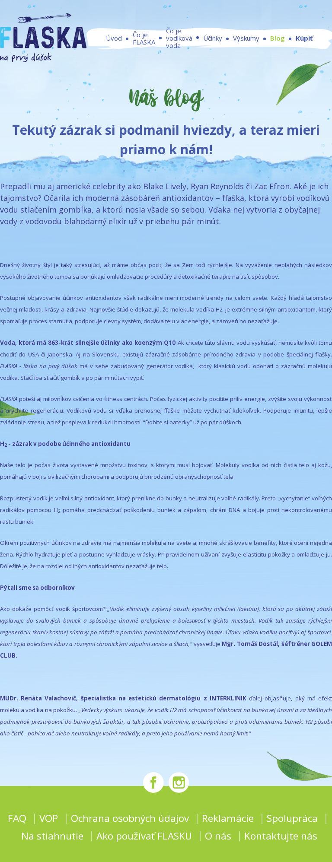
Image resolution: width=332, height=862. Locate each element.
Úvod (114, 38)
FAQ (17, 818)
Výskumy (246, 38)
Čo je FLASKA (144, 38)
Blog (277, 38)
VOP (48, 818)
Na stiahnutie (52, 836)
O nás (218, 836)
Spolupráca (292, 818)
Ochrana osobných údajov (130, 818)
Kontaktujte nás (280, 836)
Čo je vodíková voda (179, 38)
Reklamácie (228, 818)
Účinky (212, 38)
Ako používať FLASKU (144, 836)
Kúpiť (304, 38)
